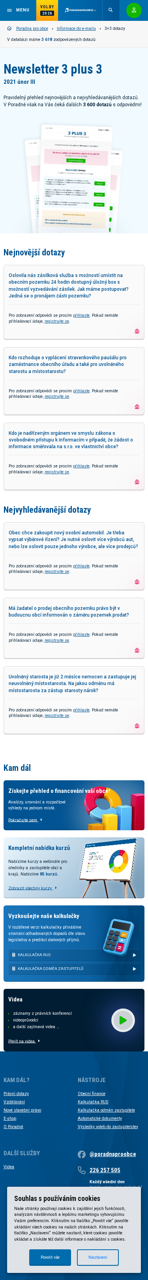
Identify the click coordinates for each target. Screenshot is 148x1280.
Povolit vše (50, 1257)
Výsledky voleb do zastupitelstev (108, 1126)
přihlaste (81, 315)
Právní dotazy (16, 1093)
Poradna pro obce (32, 28)
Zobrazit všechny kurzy (30, 887)
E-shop (10, 1118)
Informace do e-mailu (76, 28)
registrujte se (57, 321)
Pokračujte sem (23, 819)
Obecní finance (91, 1093)
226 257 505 (105, 1170)
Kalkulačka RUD (93, 1102)
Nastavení (97, 1257)
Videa (9, 1166)
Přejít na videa (22, 1041)
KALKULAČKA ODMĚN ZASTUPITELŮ (50, 968)
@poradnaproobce (113, 1154)
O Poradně (13, 1126)
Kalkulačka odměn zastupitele (106, 1110)
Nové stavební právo (22, 1110)
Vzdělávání (14, 1102)
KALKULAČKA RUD (34, 955)
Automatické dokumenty (100, 1118)
